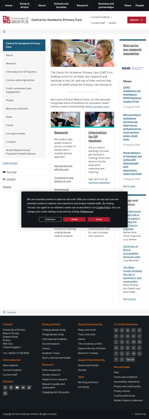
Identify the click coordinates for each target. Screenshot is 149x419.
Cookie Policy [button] (103, 207)
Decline (74, 219)
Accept (99, 219)
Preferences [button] (86, 211)
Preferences (50, 219)
